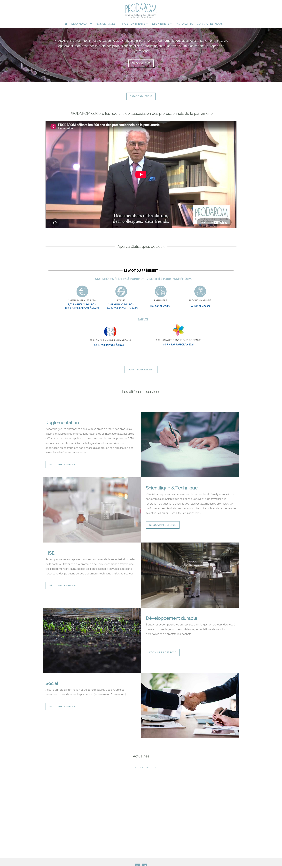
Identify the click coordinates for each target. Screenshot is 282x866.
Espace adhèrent (141, 96)
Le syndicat (80, 23)
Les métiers (160, 23)
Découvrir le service (62, 464)
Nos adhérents (133, 23)
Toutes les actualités (141, 767)
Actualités (184, 23)
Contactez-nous (210, 23)
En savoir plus (141, 63)
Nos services (105, 23)
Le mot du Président (141, 369)
